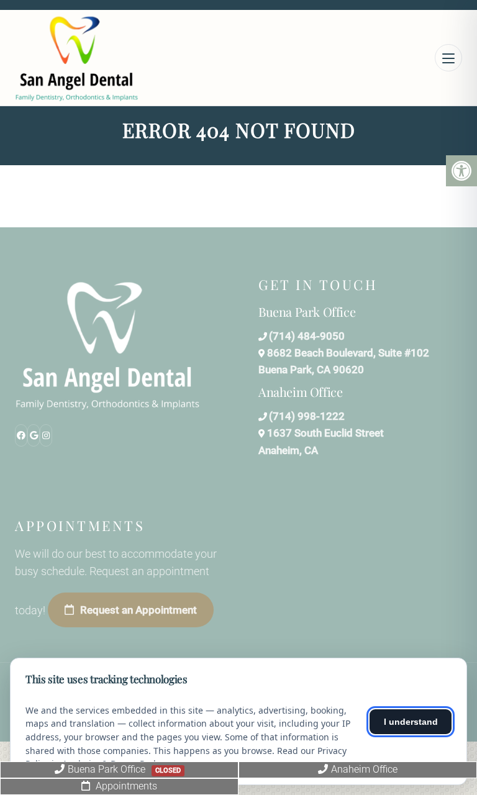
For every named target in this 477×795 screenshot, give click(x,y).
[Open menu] (448, 57)
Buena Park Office (124, 769)
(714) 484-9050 (307, 336)
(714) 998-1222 (307, 416)
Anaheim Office (364, 769)
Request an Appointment (138, 610)
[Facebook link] (21, 435)
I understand (411, 722)
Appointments (125, 786)
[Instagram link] (46, 435)
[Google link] (33, 435)
